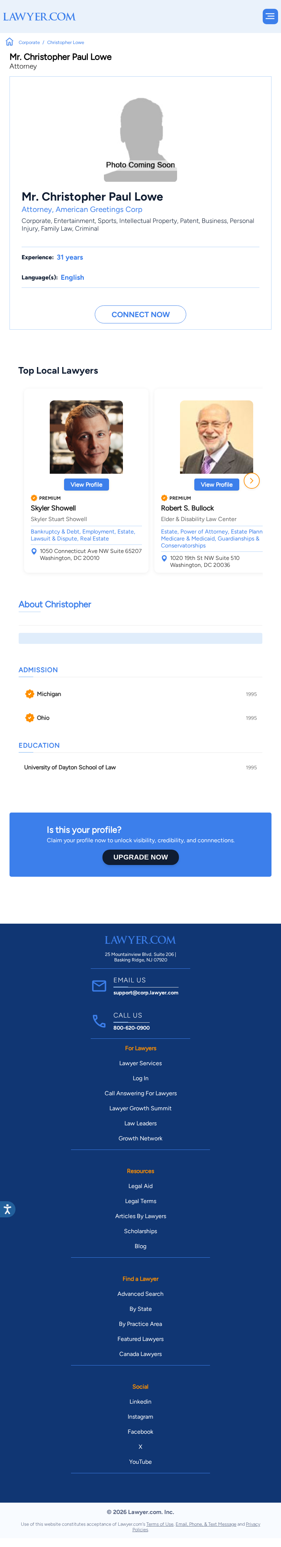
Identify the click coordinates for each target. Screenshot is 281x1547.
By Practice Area (140, 1323)
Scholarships (140, 1231)
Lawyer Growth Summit (140, 1108)
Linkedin (140, 1401)
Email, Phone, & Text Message (206, 1524)
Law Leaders (140, 1123)
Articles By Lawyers (140, 1216)
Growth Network (140, 1138)
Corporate (36, 220)
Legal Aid (140, 1186)
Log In (141, 1078)
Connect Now (141, 314)
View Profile (86, 484)
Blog (140, 1246)
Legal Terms (140, 1201)
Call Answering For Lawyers (141, 1093)
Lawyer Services (140, 1063)
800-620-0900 (131, 1027)
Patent (189, 220)
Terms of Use (159, 1524)
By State (141, 1308)
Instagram (140, 1416)
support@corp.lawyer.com (146, 992)
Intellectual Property (148, 220)
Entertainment (74, 220)
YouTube (140, 1461)
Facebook (140, 1431)
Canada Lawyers (140, 1353)
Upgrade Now (140, 857)
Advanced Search (140, 1293)
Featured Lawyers (140, 1338)
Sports (107, 220)
